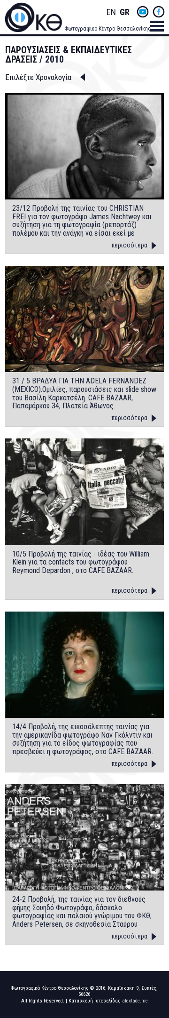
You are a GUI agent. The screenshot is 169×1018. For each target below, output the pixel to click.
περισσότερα (129, 245)
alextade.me (135, 1001)
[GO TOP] (154, 960)
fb (159, 12)
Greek (124, 12)
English (111, 12)
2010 (54, 59)
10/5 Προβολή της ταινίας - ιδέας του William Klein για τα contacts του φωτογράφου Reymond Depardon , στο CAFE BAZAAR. (80, 562)
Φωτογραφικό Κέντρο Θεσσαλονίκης (107, 28)
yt (143, 12)
